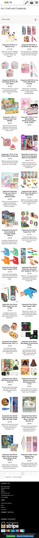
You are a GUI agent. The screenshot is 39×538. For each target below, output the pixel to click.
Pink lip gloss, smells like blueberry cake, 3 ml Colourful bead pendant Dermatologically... (29, 91)
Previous (3, 473)
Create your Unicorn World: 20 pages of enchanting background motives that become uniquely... (10, 204)
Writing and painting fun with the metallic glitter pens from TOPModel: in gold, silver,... (29, 464)
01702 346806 (4, 497)
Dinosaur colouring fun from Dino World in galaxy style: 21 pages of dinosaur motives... (10, 242)
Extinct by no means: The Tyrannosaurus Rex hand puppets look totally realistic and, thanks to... (29, 314)
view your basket (31, 2)
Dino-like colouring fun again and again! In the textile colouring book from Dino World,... (10, 389)
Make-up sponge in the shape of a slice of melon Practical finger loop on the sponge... (10, 162)
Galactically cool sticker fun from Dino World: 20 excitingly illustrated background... (10, 466)
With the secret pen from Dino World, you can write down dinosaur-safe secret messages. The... (10, 427)
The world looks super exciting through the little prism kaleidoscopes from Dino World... (9, 351)
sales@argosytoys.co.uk (7, 495)
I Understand (11, 536)
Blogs (2, 505)
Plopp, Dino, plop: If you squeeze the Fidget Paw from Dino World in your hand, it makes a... (29, 239)
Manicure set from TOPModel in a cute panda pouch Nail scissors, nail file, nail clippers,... (10, 54)
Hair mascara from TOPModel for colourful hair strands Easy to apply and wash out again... (29, 53)
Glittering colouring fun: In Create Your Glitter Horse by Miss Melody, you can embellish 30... (29, 165)
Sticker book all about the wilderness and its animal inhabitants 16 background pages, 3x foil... (9, 128)
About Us (3, 507)
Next (2, 477)
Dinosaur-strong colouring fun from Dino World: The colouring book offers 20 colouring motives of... (29, 428)
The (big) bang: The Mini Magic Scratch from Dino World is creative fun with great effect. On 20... (29, 352)
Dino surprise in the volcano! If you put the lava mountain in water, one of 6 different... (29, 390)
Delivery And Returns (6, 503)
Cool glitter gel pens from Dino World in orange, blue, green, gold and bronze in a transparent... (9, 315)
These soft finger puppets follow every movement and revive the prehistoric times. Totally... (10, 277)
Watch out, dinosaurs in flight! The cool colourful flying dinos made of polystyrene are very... (29, 202)
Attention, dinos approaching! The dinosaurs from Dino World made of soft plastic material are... (29, 278)
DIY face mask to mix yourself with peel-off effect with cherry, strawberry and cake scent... (10, 91)
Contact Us (4, 509)
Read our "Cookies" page (25, 536)
